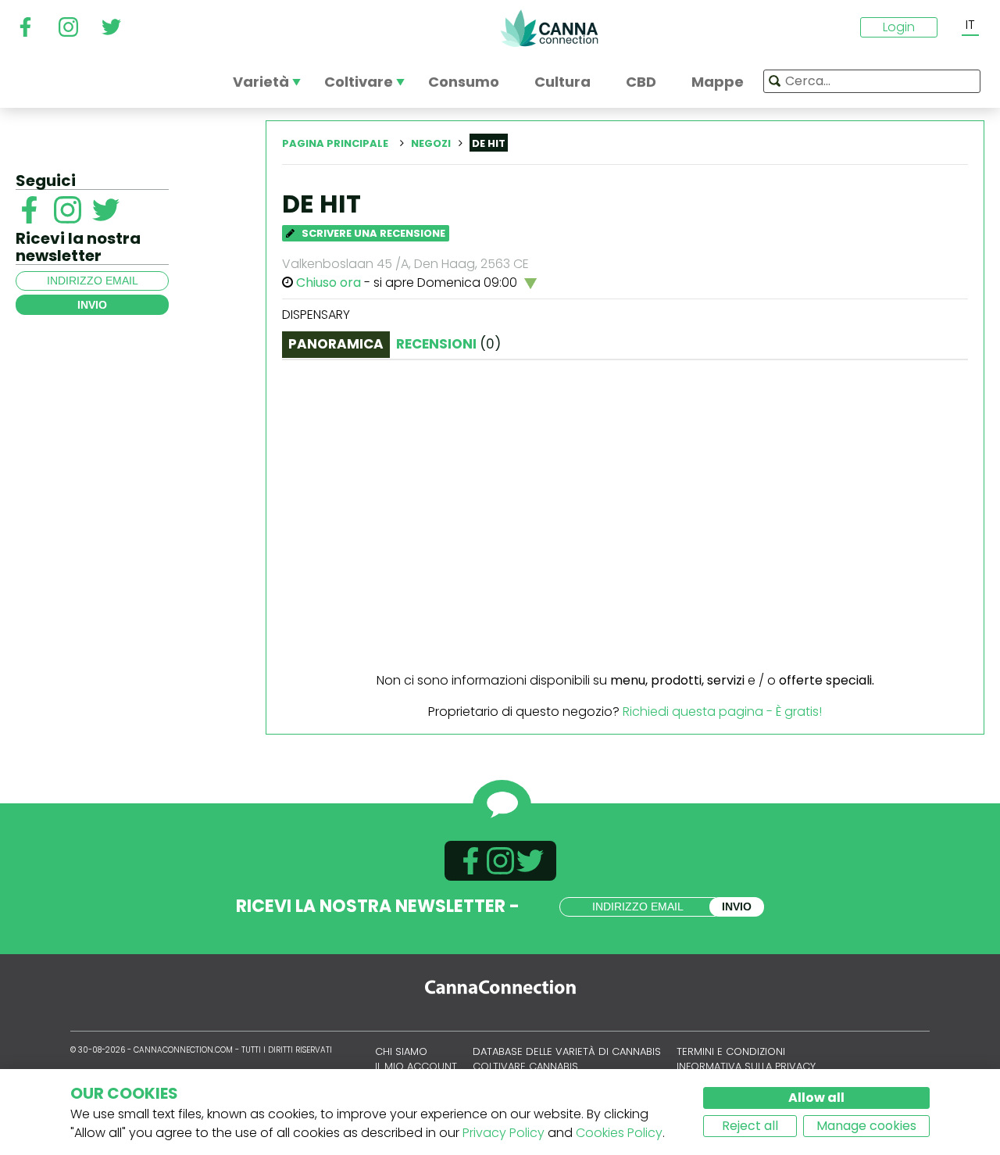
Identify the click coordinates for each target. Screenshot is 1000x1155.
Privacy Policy (503, 1133)
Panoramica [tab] (336, 343)
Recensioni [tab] (448, 343)
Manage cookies (866, 1126)
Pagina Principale (335, 143)
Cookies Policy (619, 1133)
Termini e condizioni (731, 1051)
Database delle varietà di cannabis (567, 1051)
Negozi (431, 143)
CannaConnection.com (549, 28)
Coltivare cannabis (525, 1066)
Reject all (750, 1126)
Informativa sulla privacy (746, 1066)
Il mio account (416, 1066)
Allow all (816, 1098)
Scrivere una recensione (372, 233)
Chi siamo (401, 1051)
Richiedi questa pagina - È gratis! (722, 712)
